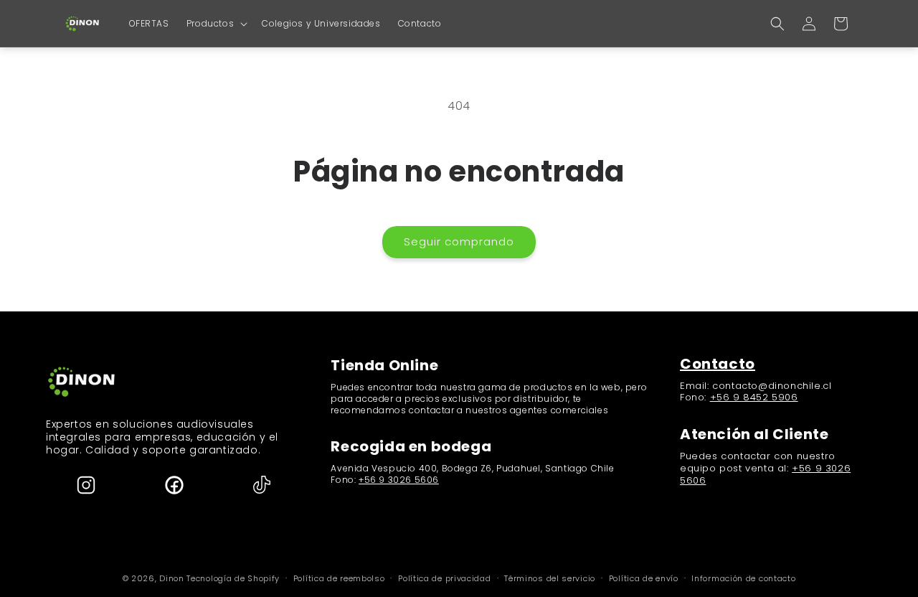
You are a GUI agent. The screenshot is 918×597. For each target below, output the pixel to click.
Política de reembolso (339, 577)
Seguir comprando (459, 241)
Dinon (171, 578)
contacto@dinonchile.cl (771, 385)
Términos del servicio (549, 577)
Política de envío (643, 577)
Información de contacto (743, 577)
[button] (215, 23)
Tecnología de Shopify (233, 578)
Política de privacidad (444, 577)
